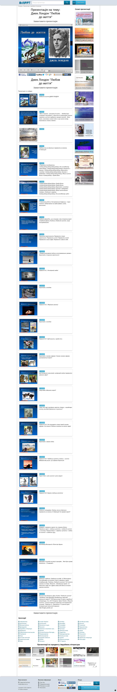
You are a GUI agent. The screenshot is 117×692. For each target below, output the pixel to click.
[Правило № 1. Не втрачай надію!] (28, 274)
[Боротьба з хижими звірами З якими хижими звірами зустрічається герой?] (28, 360)
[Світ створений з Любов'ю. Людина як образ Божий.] (84, 114)
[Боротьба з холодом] (28, 291)
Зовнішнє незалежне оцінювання (48, 628)
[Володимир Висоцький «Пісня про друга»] (28, 548)
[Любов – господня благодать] (84, 66)
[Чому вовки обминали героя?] (28, 394)
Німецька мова (64, 630)
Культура (62, 628)
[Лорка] (38, 651)
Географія (62, 625)
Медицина (23, 630)
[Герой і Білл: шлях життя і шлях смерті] (28, 479)
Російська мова (64, 635)
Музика (42, 630)
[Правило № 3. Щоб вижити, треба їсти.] (28, 343)
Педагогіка (63, 632)
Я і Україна (63, 641)
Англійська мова (84, 621)
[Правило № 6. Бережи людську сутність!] (28, 497)
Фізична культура (64, 639)
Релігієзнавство (44, 635)
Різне (21, 635)
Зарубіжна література (26, 628)
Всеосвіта (42, 687)
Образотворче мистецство (27, 632)
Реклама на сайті (45, 686)
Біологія (81, 623)
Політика (81, 632)
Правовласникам (45, 684)
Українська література (85, 637)
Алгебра (62, 621)
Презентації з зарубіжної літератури (32, 6)
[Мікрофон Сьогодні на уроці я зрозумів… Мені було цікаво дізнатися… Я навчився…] (28, 565)
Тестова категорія (25, 637)
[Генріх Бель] (79, 651)
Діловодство (23, 627)
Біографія (62, 623)
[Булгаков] (93, 651)
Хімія (21, 641)
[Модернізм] (52, 662)
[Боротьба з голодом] (28, 325)
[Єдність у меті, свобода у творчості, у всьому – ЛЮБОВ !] (84, 98)
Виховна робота (24, 625)
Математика (82, 628)
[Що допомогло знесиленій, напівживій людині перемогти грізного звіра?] (28, 377)
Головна (20, 6)
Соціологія (82, 635)
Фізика (41, 639)
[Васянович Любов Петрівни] (84, 82)
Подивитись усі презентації (92, 663)
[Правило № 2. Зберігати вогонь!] (28, 308)
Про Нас (42, 682)
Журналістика (83, 627)
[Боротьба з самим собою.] (28, 445)
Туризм (62, 637)
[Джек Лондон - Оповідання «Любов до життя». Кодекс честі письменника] (84, 178)
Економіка (62, 627)
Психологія (82, 634)
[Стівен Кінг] (52, 651)
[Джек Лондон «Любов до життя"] (84, 146)
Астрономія (43, 623)
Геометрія (82, 625)
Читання (42, 641)
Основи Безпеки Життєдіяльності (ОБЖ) (48, 632)
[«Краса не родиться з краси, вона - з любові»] (84, 34)
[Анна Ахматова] (25, 662)
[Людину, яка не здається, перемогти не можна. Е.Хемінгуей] (28, 152)
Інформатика (23, 621)
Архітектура (23, 623)
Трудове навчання (45, 637)
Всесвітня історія (44, 625)
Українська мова (24, 639)
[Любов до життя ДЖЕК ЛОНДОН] (28, 100)
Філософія (82, 639)
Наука (81, 630)
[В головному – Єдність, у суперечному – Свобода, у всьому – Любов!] (84, 50)
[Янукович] (38, 662)
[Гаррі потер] (65, 662)
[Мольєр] (65, 651)
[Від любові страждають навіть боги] (84, 18)
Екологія (42, 627)
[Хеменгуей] (25, 651)
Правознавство (44, 634)
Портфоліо (23, 634)
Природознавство (64, 634)
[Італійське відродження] (79, 662)
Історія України (44, 621)
